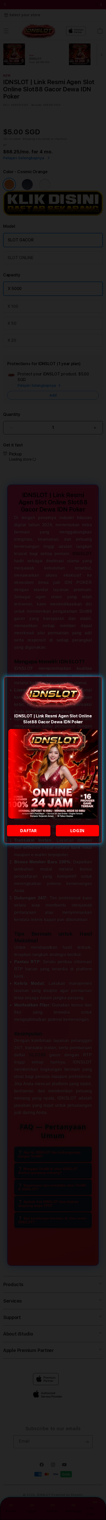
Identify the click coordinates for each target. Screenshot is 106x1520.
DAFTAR (28, 830)
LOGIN (77, 830)
